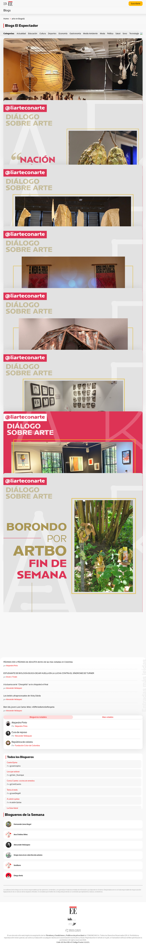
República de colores (22, 742)
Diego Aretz (18, 875)
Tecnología (134, 33)
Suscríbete (135, 3)
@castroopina (15, 766)
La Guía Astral (12, 808)
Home (6, 18)
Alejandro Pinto (12, 665)
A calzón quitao (13, 799)
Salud (117, 33)
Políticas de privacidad (75, 935)
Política (110, 33)
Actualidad (21, 33)
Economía (63, 33)
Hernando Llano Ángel (22, 824)
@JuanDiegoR (15, 793)
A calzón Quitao (15, 802)
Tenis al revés (12, 790)
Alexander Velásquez (14, 688)
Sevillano (17, 865)
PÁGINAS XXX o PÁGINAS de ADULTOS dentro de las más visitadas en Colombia (38, 662)
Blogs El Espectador (21, 25)
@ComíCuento (15, 784)
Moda (102, 33)
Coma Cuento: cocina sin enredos (21, 781)
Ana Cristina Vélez (21, 834)
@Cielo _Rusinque (17, 775)
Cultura (42, 33)
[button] (142, 34)
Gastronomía (75, 33)
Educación (32, 33)
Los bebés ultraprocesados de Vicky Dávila (22, 695)
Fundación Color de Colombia (27, 745)
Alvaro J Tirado (11, 677)
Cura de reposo (19, 732)
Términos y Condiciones (55, 935)
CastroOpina (12, 762)
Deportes (52, 33)
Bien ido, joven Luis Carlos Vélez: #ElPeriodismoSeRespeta (28, 707)
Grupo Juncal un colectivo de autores (28, 855)
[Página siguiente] (79, 536)
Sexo (125, 33)
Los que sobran (13, 771)
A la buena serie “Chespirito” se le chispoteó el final (25, 684)
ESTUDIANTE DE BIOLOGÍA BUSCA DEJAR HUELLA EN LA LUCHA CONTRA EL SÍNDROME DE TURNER (48, 673)
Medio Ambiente (90, 33)
